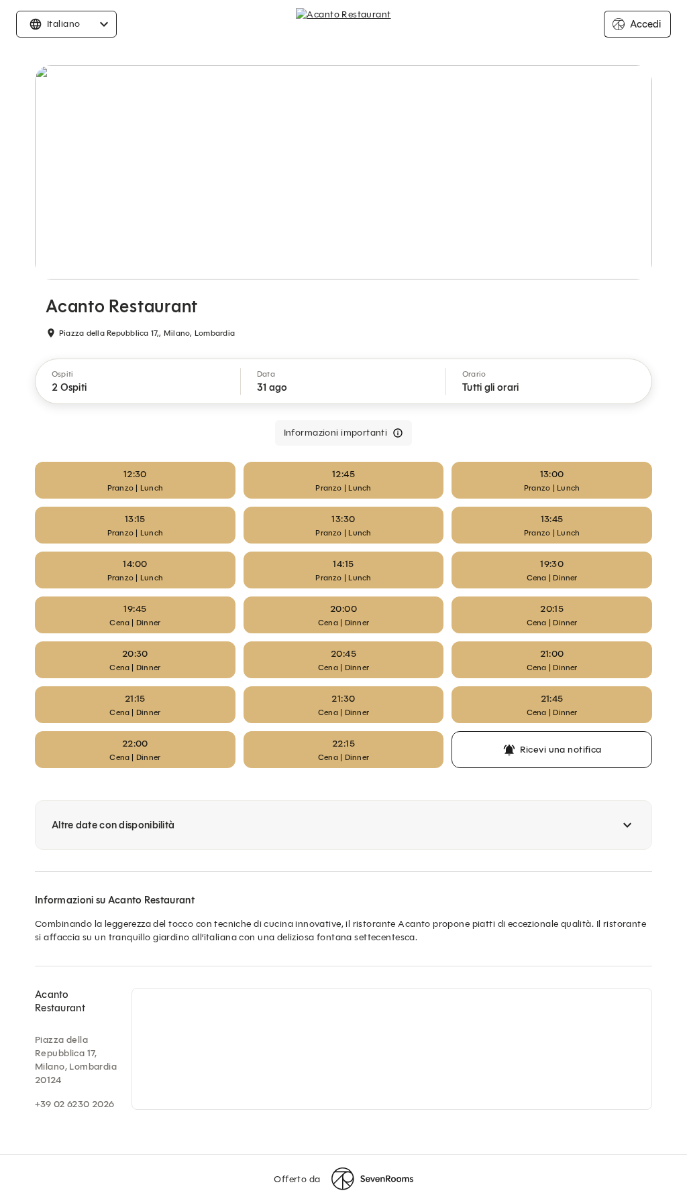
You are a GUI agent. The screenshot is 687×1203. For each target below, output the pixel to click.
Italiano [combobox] (63, 23)
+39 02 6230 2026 (75, 1104)
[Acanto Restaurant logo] (343, 24)
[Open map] (391, 1049)
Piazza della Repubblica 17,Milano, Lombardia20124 (76, 1060)
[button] (138, 381)
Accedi (646, 24)
